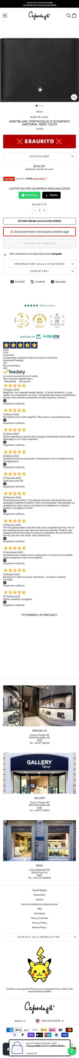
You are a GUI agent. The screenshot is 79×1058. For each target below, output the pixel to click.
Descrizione (39, 156)
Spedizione (30, 169)
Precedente (10, 381)
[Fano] (39, 840)
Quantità (39, 204)
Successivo (25, 381)
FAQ (39, 908)
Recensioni (39, 894)
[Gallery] (39, 773)
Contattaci (39, 271)
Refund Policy (39, 927)
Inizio (39, 111)
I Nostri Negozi (39, 890)
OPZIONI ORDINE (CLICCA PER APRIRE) (39, 221)
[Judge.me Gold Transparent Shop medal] (22, 320)
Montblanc (39, 117)
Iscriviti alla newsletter (38, 937)
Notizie (39, 899)
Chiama (54, 195)
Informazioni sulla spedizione (39, 263)
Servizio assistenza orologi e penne (39, 904)
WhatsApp (31, 195)
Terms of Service (39, 918)
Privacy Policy (39, 922)
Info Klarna (39, 913)
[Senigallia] (39, 705)
